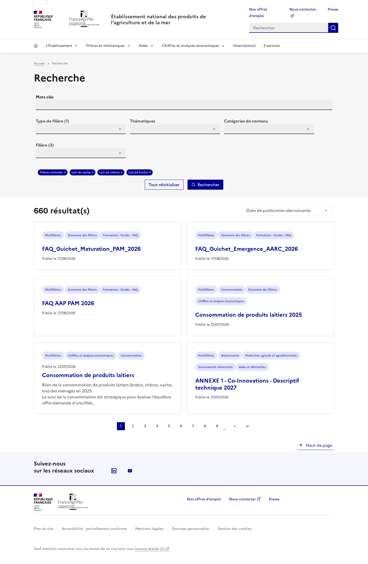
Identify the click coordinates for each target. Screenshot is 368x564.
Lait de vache (81, 172)
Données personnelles (190, 528)
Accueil (36, 46)
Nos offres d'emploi (204, 499)
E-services (272, 45)
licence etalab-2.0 (149, 548)
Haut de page (318, 445)
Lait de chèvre (109, 172)
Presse (333, 9)
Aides (143, 45)
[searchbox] (42, 130)
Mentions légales (149, 528)
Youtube (130, 471)
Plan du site (43, 528)
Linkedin (114, 471)
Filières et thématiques (105, 45)
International (244, 45)
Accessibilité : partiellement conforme (94, 528)
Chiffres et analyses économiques (190, 45)
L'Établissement (59, 45)
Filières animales (51, 172)
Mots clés (45, 97)
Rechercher (333, 28)
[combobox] (81, 129)
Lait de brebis (138, 172)
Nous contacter (242, 499)
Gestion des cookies (235, 528)
